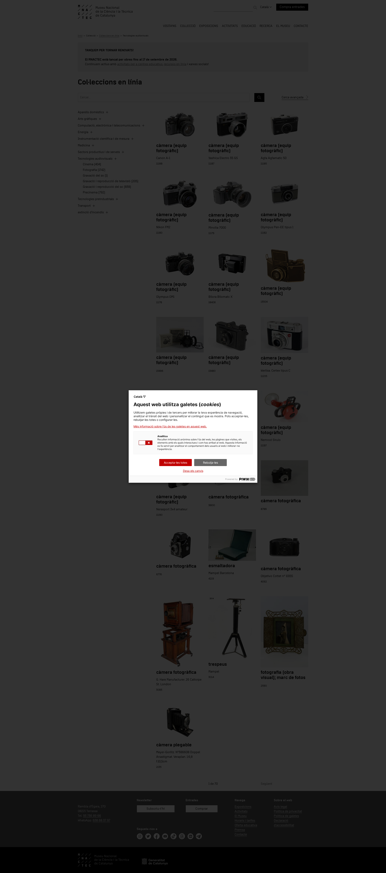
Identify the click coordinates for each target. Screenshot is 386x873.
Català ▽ (140, 396)
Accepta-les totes (175, 462)
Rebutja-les (210, 462)
